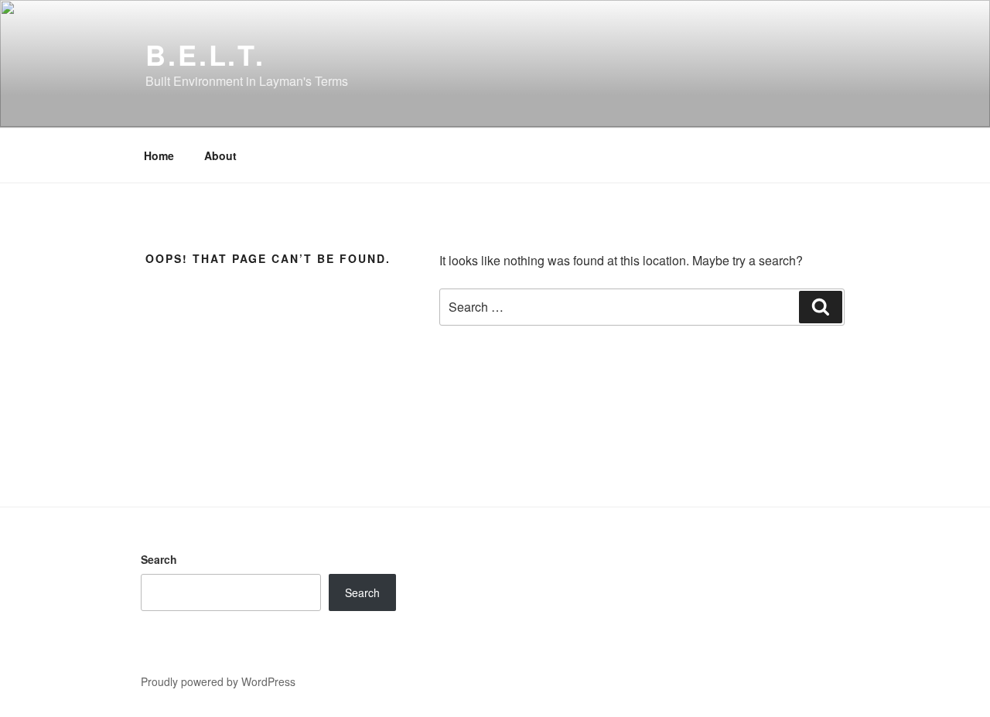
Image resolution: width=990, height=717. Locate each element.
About (220, 155)
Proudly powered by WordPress (218, 681)
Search (159, 559)
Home (159, 155)
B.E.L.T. (205, 54)
